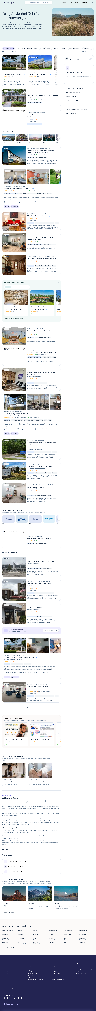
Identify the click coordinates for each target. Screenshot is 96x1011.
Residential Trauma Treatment (59, 975)
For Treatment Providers (11, 983)
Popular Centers (32, 963)
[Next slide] (56, 71)
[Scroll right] (92, 48)
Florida (21, 287)
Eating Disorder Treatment (58, 966)
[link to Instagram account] (18, 998)
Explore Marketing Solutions (11, 988)
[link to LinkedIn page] (7, 998)
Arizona (5, 903)
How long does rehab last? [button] (72, 100)
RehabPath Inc (66, 1004)
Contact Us (6, 992)
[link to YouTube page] (11, 998)
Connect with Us (8, 995)
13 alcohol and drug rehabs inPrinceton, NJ (14, 24)
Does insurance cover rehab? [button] (73, 92)
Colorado (32, 903)
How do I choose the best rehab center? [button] (76, 109)
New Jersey (19, 9)
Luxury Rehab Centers (33, 966)
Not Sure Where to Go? (10, 963)
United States (12, 9)
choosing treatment (27, 808)
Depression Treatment (57, 968)
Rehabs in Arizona (8, 973)
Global (26, 287)
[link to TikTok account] (14, 998)
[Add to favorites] (23, 90)
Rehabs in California (9, 968)
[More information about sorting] (93, 52)
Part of (34, 332)
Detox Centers (31, 968)
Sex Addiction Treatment (58, 977)
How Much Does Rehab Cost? (83, 973)
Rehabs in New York (8, 970)
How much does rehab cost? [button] (73, 96)
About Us (6, 990)
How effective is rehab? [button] (72, 105)
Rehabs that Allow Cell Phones (35, 979)
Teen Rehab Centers (57, 972)
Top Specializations (57, 963)
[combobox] (38, 2)
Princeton (14, 552)
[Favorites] (92, 2)
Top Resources (80, 963)
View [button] (6, 206)
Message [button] (15, 206)
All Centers (5, 9)
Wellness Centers (32, 975)
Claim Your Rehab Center (10, 986)
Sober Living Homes (33, 972)
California (14, 287)
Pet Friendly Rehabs (32, 977)
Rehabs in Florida (8, 966)
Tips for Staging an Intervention (84, 971)
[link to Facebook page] (21, 998)
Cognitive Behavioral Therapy (35, 970)
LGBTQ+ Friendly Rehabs (34, 973)
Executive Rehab (56, 970)
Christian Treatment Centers (59, 979)
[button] (13, 51)
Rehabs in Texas (8, 972)
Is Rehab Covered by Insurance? (84, 969)
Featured (8, 287)
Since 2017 (85, 75)
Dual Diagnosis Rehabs (57, 973)
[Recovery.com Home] (9, 3)
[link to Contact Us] (4, 998)
